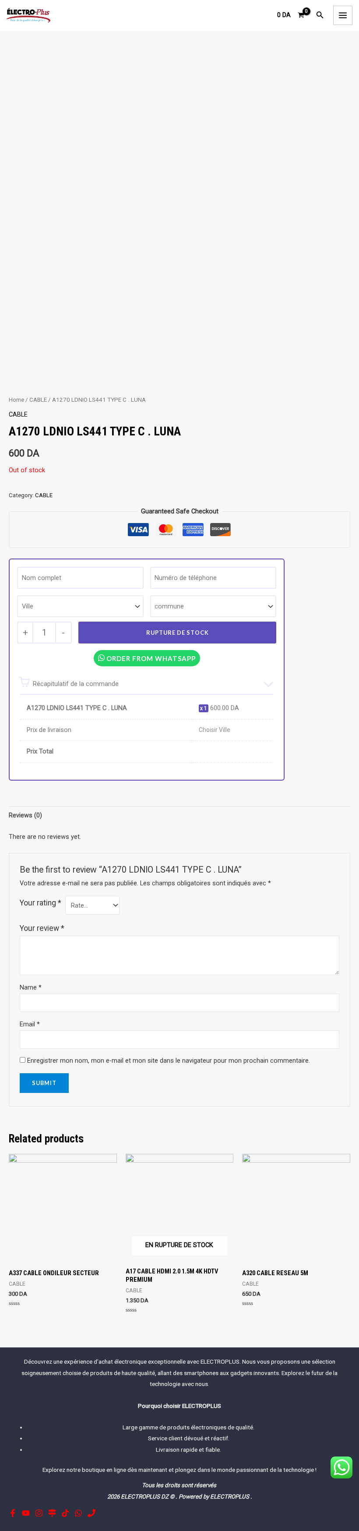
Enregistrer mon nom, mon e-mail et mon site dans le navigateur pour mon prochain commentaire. (168, 1060)
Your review (42, 928)
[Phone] (91, 1513)
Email (30, 1024)
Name (31, 987)
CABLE (38, 399)
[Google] (52, 1513)
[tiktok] (65, 1513)
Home (16, 399)
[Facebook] (13, 1513)
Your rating (40, 902)
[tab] (25, 815)
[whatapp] (78, 1513)
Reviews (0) (25, 815)
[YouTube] (26, 1513)
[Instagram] (39, 1513)
